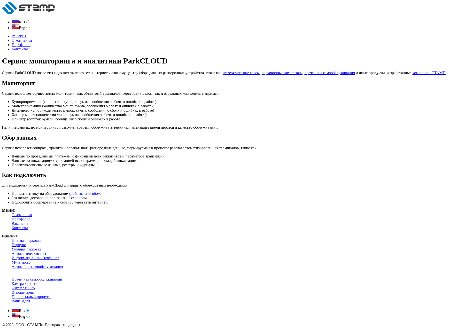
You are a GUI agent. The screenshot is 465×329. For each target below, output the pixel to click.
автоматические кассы (241, 73)
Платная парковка (26, 240)
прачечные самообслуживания (329, 73)
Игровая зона (23, 292)
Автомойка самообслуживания (37, 267)
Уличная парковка (26, 249)
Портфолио (21, 45)
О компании (22, 40)
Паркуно (19, 245)
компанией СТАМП (429, 73)
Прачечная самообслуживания (37, 279)
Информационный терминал (35, 258)
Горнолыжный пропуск (31, 297)
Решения (19, 36)
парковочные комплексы (282, 73)
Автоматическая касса (30, 253)
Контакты (20, 49)
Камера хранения (26, 284)
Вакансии (20, 223)
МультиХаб (21, 262)
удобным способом (84, 193)
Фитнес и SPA (23, 288)
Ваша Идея (21, 301)
